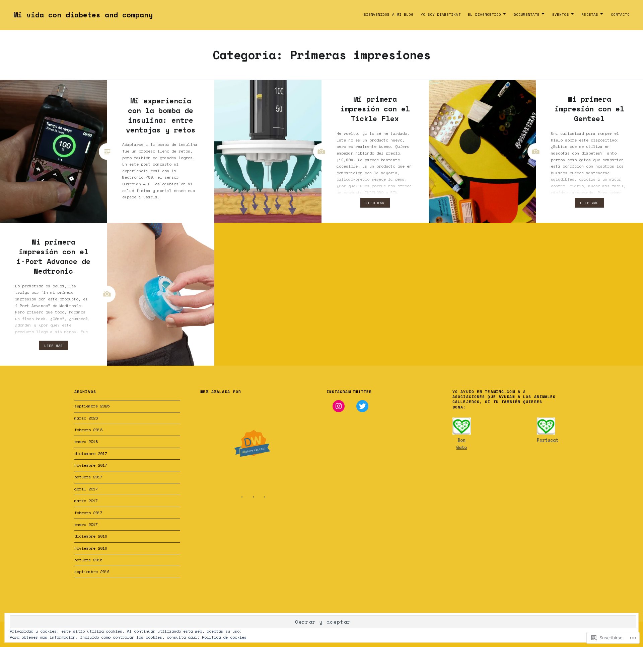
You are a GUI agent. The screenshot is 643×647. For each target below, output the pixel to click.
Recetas (589, 14)
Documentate (527, 14)
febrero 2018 (88, 430)
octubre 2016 (88, 560)
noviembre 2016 (90, 548)
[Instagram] (339, 406)
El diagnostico (484, 14)
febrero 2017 (88, 513)
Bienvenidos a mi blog (388, 14)
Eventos (560, 14)
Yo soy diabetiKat (441, 14)
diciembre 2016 (90, 536)
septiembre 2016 (92, 571)
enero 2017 (86, 524)
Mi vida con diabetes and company (83, 14)
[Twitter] (362, 406)
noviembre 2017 (90, 465)
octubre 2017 (88, 477)
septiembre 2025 (92, 406)
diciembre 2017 (90, 453)
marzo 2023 (86, 418)
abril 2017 (86, 489)
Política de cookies (224, 637)
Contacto (620, 14)
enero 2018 (86, 441)
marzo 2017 (86, 500)
